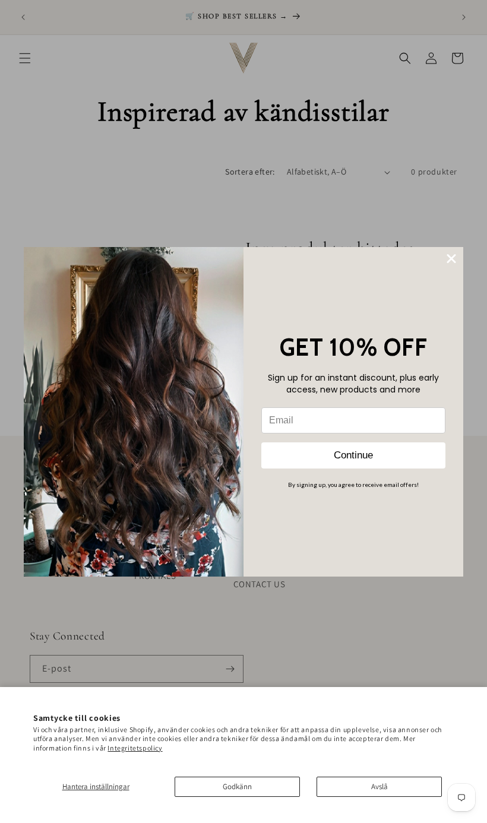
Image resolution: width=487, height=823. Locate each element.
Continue (353, 455)
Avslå (379, 786)
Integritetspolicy (134, 747)
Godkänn (237, 786)
